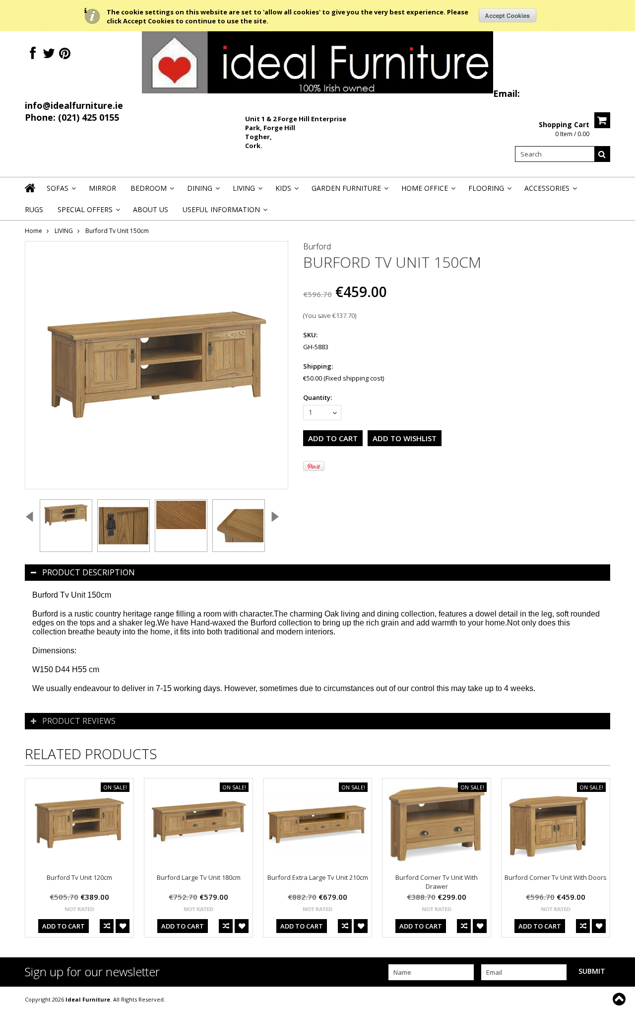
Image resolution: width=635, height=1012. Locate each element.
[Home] (31, 194)
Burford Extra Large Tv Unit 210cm (317, 877)
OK (508, 15)
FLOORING (489, 191)
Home (33, 231)
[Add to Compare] (107, 926)
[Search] (602, 154)
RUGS (34, 209)
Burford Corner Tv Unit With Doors (556, 877)
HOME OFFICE (427, 191)
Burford (317, 246)
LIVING (247, 191)
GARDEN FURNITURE (349, 191)
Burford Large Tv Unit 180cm (199, 877)
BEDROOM (151, 191)
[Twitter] (49, 53)
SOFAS (60, 191)
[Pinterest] (64, 53)
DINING (202, 191)
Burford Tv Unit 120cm (79, 877)
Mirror (102, 188)
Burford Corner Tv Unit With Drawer (436, 882)
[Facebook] (33, 53)
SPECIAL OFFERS (88, 212)
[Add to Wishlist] (122, 926)
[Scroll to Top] (620, 999)
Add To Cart (63, 926)
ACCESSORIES (549, 191)
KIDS (286, 191)
